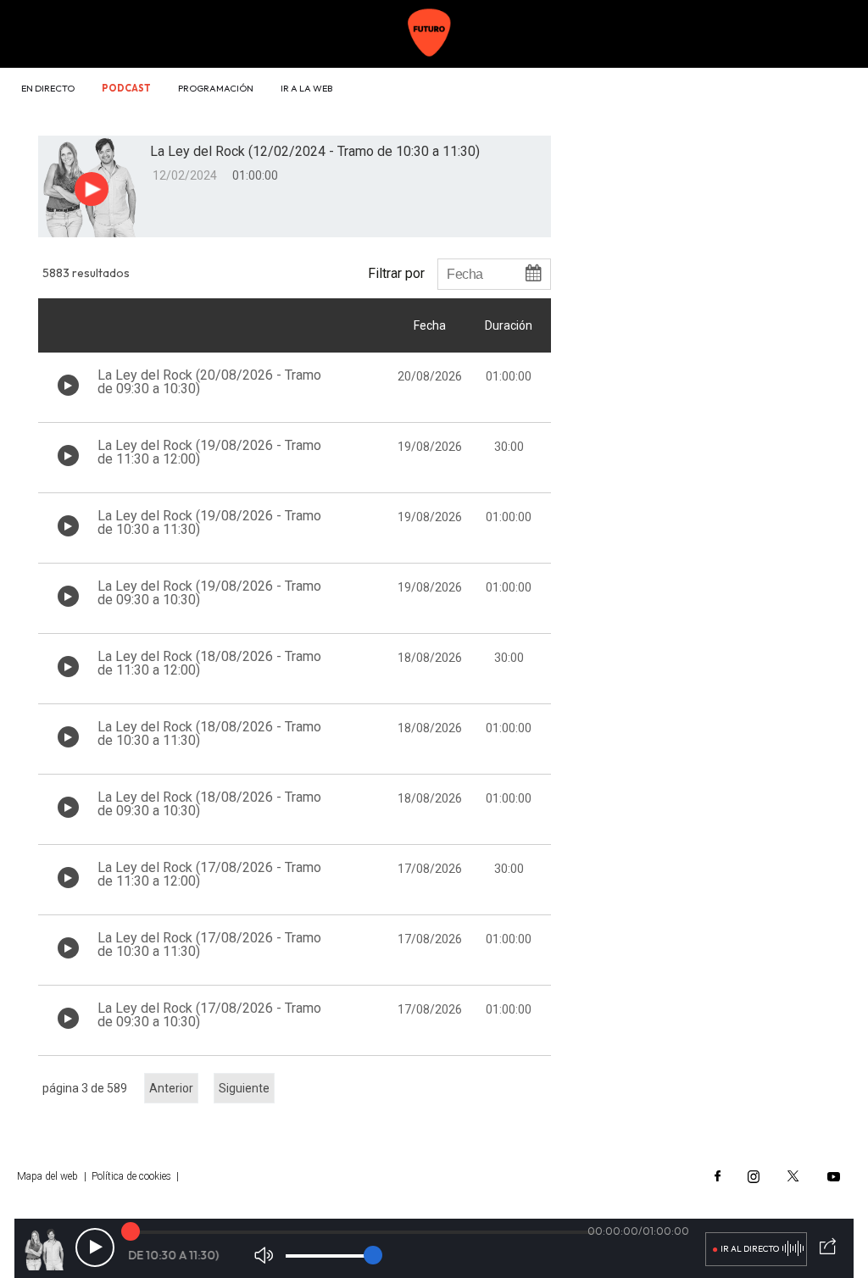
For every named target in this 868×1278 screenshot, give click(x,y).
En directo (48, 88)
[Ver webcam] (808, 89)
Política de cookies (131, 1176)
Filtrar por (396, 273)
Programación (215, 88)
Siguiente (244, 1088)
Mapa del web (47, 1176)
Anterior (171, 1088)
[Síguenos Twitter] (793, 1176)
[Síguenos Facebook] (718, 1176)
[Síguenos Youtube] (833, 1176)
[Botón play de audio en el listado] (68, 385)
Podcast (126, 88)
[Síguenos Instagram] (754, 1176)
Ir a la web (306, 88)
